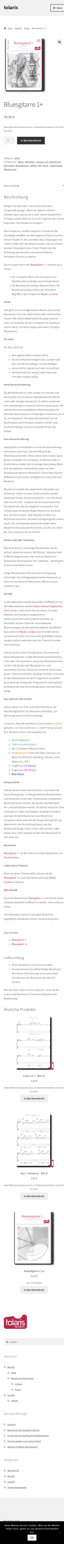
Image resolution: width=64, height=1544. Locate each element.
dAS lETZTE (13, 1470)
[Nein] (60, 1532)
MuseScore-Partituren (22, 1378)
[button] (59, 42)
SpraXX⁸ (11, 1424)
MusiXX (18, 28)
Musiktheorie (22, 165)
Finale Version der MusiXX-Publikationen (28, 1435)
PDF (40, 165)
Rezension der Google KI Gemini (23, 1430)
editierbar (30, 161)
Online (14, 1400)
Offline (33, 165)
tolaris (11, 7)
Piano (18, 1389)
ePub (26, 28)
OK (32, 1537)
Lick (46, 161)
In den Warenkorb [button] (34, 1098)
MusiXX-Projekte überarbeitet (22, 1446)
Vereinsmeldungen (16, 1487)
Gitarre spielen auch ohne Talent (24, 1441)
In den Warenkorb (31, 140)
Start (10, 28)
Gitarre (39, 161)
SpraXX (11, 1395)
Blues (21, 161)
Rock (45, 165)
